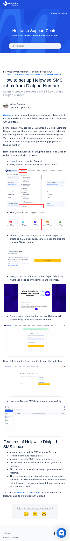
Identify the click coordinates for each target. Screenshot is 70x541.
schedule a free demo (28, 492)
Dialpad (7, 115)
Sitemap (7, 533)
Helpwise (15, 537)
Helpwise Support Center (35, 30)
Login (12, 161)
